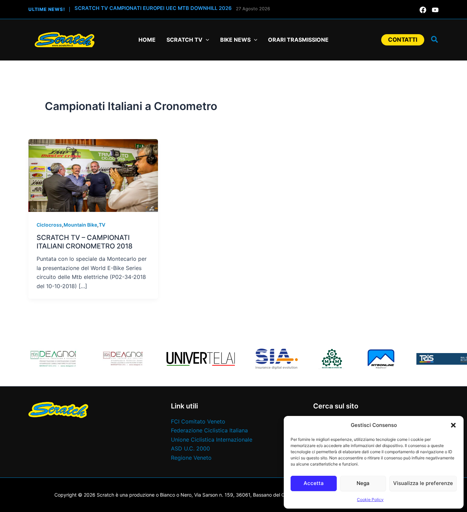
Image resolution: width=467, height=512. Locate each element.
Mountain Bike (80, 225)
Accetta (314, 483)
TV (102, 225)
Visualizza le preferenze (423, 483)
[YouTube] (435, 9)
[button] (453, 425)
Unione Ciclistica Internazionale (211, 439)
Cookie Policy (370, 499)
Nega (363, 483)
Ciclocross (49, 225)
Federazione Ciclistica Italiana (209, 430)
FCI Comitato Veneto (198, 421)
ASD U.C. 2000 (190, 448)
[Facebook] (422, 9)
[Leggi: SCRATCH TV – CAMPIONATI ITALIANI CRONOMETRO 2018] (93, 175)
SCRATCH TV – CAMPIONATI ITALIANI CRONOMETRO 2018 (85, 241)
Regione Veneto (191, 457)
